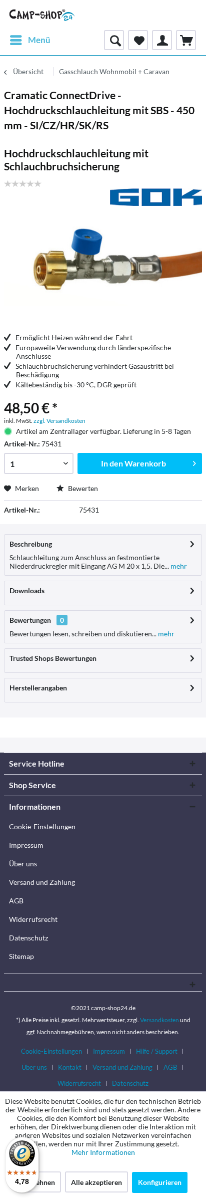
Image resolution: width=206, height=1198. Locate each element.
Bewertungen (30, 620)
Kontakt (70, 1067)
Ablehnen (40, 1182)
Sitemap (21, 956)
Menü (39, 40)
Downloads (27, 590)
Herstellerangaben (38, 687)
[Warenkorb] (186, 40)
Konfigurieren (160, 1182)
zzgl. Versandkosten (60, 420)
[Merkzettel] (138, 40)
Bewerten (82, 488)
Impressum (26, 845)
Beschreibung (31, 544)
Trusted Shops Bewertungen (53, 658)
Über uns (23, 863)
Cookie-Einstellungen (42, 826)
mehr (178, 566)
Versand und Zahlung (42, 882)
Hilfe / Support (157, 1051)
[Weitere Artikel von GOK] (156, 197)
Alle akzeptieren (96, 1182)
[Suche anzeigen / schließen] (114, 40)
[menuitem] (30, 40)
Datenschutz (28, 937)
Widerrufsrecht (33, 919)
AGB (16, 900)
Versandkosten (159, 1020)
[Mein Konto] (162, 40)
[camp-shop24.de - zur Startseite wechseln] (42, 15)
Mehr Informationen (103, 1152)
